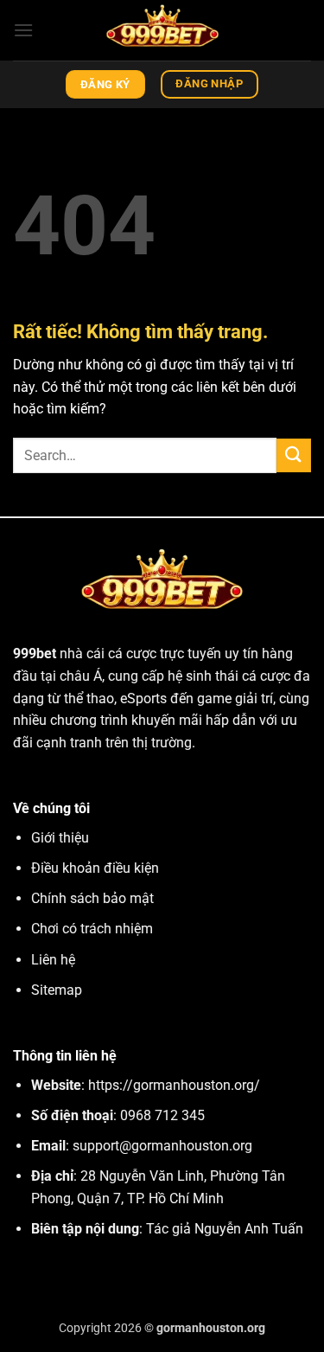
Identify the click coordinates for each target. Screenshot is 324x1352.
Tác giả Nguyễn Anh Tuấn (224, 1229)
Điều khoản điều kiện (95, 868)
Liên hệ (53, 960)
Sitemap (56, 990)
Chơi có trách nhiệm (92, 928)
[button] (23, 30)
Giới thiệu (60, 838)
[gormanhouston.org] (162, 30)
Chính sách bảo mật (92, 898)
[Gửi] (293, 455)
